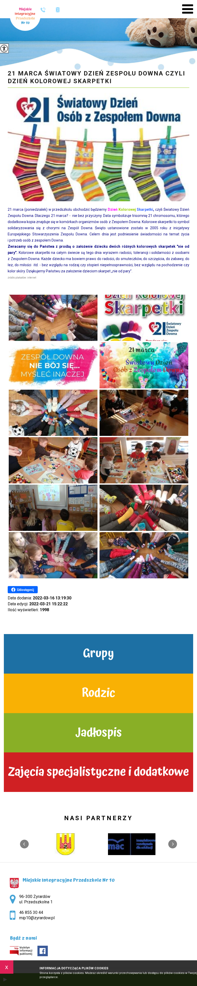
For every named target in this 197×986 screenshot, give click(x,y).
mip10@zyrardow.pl (55, 9)
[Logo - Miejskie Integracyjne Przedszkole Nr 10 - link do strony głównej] (25, 15)
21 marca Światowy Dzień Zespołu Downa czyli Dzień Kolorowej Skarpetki (96, 77)
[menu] (187, 9)
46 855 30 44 (45, 9)
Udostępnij (25, 590)
